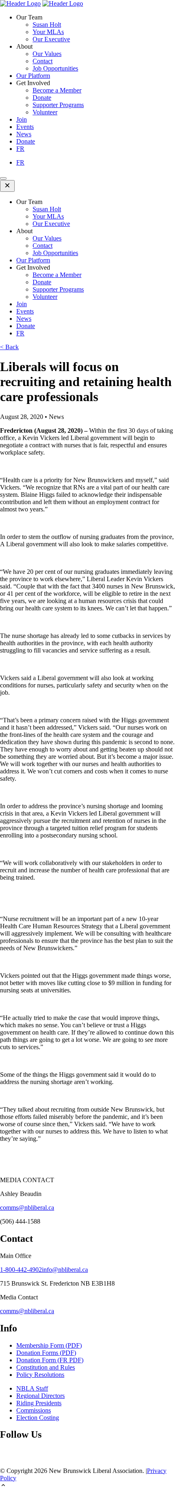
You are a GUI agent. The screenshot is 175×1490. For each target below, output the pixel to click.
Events (25, 126)
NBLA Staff (32, 1388)
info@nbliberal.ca (65, 1269)
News (23, 134)
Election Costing (37, 1417)
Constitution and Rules (45, 1367)
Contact (42, 61)
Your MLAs (48, 31)
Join (21, 119)
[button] (87, 1486)
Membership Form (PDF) (49, 1345)
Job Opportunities (55, 68)
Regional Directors (40, 1395)
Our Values (47, 53)
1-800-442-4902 (21, 1269)
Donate (42, 97)
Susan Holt (47, 24)
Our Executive (51, 39)
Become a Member (57, 90)
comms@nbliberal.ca (27, 1207)
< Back (9, 347)
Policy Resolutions (40, 1374)
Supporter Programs (58, 104)
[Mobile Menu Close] (7, 186)
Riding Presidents (38, 1403)
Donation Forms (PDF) (46, 1352)
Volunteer (45, 112)
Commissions (33, 1410)
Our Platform (33, 75)
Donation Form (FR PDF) (49, 1360)
